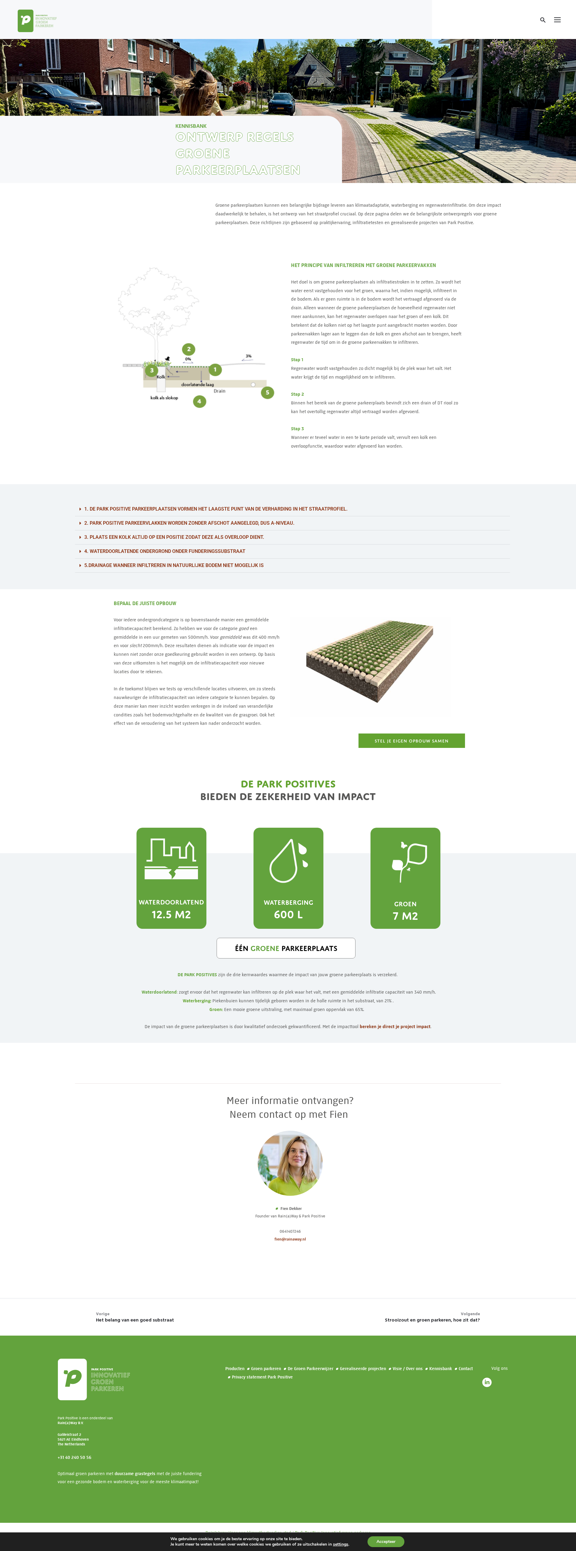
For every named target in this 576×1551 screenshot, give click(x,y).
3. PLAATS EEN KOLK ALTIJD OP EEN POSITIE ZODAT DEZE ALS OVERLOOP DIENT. (174, 537)
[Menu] (557, 20)
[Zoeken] (543, 20)
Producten (234, 1368)
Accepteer (385, 1541)
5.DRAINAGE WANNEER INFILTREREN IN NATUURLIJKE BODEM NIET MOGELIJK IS (174, 565)
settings (340, 1544)
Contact (466, 1368)
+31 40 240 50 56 (74, 1457)
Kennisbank (440, 1368)
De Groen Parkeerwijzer (310, 1368)
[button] (292, 509)
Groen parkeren (266, 1368)
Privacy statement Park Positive (262, 1377)
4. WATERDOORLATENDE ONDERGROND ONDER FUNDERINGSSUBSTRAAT (164, 551)
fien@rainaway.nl (290, 1239)
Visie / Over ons (408, 1368)
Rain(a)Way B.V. (71, 1422)
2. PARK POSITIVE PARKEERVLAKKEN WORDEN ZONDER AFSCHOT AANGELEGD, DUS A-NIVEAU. (189, 523)
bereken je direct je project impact (394, 1026)
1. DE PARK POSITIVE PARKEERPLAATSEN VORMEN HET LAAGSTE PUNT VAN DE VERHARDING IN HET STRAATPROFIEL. (216, 509)
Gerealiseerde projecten (363, 1368)
